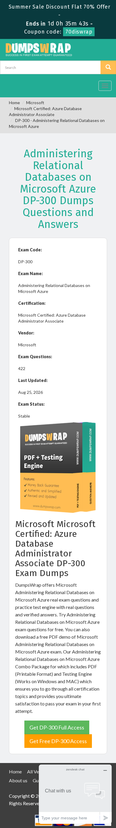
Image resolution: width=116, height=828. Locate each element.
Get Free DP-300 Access (58, 741)
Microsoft (35, 102)
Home (14, 102)
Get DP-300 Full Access (56, 727)
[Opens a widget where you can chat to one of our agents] (75, 794)
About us (18, 780)
